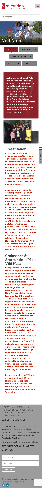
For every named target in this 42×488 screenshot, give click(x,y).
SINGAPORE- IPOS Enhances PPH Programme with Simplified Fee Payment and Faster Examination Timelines (20, 435)
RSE (30, 413)
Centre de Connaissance (14, 413)
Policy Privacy (7, 482)
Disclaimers (19, 482)
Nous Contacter (11, 416)
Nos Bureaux (26, 410)
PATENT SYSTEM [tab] (28, 49)
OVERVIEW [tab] (11, 49)
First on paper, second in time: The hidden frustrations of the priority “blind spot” (19, 427)
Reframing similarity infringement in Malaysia (20, 442)
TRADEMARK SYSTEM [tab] (21, 56)
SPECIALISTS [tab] (13, 63)
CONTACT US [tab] (29, 63)
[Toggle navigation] (37, 6)
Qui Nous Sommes (20, 407)
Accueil (6, 407)
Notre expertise (10, 410)
